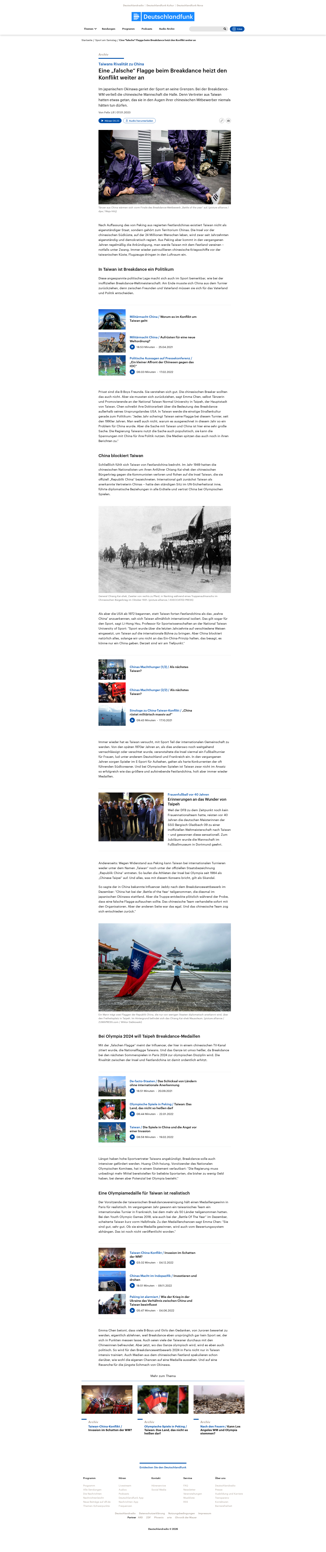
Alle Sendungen (92, 1489)
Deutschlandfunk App (131, 1497)
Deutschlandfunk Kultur (160, 5)
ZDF (148, 1517)
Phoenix (159, 1517)
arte (169, 1517)
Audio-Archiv (167, 29)
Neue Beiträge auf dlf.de (97, 1501)
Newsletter (189, 1489)
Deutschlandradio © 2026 (163, 1528)
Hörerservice (158, 1485)
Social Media (158, 1489)
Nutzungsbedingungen (181, 1513)
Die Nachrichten (92, 1493)
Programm (128, 29)
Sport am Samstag (105, 40)
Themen (88, 29)
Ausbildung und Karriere (229, 1493)
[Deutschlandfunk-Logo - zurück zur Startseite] (163, 16)
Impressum (204, 1513)
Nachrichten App (128, 1501)
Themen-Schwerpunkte (96, 1505)
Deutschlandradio (133, 5)
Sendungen (108, 29)
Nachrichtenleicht (93, 1497)
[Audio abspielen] (132, 347)
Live (239, 29)
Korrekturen (221, 1501)
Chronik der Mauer (186, 1517)
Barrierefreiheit (223, 1505)
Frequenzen (125, 1505)
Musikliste (189, 1497)
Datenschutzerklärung (152, 1513)
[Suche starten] (224, 29)
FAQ (185, 1485)
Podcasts (147, 29)
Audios (123, 1489)
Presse (218, 1489)
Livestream (125, 1485)
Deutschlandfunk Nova (190, 5)
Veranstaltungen (192, 1493)
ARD (140, 1517)
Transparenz (222, 1497)
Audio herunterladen (141, 120)
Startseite (87, 40)
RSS (185, 1501)
